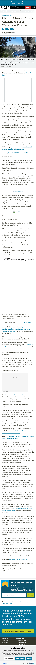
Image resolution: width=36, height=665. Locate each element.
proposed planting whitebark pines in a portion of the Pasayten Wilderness (16, 329)
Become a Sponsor (27, 79)
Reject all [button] (29, 658)
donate (28, 7)
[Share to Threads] (13, 28)
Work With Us (6, 643)
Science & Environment (12, 602)
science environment (7, 15)
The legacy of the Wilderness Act (18, 559)
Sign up (30, 595)
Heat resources (13, 11)
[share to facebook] (6, 28)
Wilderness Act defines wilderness (16, 395)
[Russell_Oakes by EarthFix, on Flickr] (18, 192)
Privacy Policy (5, 663)
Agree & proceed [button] (19, 658)
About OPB (4, 11)
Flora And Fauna (7, 604)
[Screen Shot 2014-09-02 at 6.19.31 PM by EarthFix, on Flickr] (18, 153)
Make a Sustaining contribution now (18, 631)
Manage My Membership (22, 639)
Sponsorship (22, 642)
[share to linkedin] (11, 28)
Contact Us (21, 644)
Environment (23, 602)
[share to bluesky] (8, 28)
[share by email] (3, 28)
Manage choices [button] (9, 658)
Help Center (5, 641)
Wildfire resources (24, 11)
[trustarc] (31, 663)
